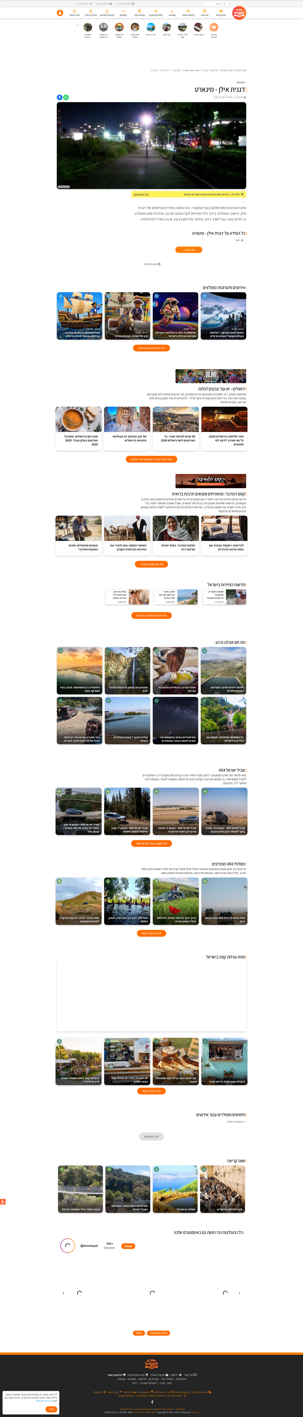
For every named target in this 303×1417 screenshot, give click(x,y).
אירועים (143, 1379)
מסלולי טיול (167, 1379)
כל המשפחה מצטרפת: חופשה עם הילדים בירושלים (225, 739)
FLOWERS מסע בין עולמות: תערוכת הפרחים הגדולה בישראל (175, 333)
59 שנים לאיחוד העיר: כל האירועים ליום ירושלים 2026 (178, 438)
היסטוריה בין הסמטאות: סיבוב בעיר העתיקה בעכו (80, 689)
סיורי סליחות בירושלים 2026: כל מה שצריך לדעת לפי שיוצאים (226, 440)
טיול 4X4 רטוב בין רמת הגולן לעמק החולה (128, 919)
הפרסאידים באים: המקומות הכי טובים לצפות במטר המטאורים (178, 739)
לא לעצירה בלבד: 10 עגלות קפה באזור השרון (130, 1079)
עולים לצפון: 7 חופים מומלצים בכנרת (131, 739)
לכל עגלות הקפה (151, 1091)
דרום (135, 1383)
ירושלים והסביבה (148, 1383)
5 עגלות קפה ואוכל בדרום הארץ (227, 1081)
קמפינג (121, 1379)
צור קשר (188, 1375)
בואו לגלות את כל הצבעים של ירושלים (151, 459)
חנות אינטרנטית (136, 1375)
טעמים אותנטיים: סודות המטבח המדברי (83, 547)
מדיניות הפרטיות (44, 1400)
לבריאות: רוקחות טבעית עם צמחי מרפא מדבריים (226, 547)
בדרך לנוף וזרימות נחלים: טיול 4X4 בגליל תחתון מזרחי (176, 919)
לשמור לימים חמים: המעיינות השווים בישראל (227, 689)
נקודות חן (154, 1379)
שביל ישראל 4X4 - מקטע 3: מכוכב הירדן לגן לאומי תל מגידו (177, 829)
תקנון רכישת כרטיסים (163, 1409)
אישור (51, 1409)
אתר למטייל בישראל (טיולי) (144, 1412)
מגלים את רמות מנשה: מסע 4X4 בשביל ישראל (129, 1207)
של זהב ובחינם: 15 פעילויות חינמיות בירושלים (129, 438)
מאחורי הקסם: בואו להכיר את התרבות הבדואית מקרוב (128, 547)
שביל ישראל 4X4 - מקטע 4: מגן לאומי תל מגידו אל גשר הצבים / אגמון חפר (81, 828)
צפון (169, 1383)
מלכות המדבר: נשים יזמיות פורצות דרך (178, 547)
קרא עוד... (189, 250)
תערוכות (240, 82)
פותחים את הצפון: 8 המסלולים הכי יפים (128, 689)
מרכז (162, 1383)
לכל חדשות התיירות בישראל (151, 615)
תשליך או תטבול (186, 1209)
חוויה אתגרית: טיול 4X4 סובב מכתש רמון (225, 919)
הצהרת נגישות (125, 1409)
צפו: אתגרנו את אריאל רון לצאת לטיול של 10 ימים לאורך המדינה (82, 739)
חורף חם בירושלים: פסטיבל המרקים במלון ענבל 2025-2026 (81, 440)
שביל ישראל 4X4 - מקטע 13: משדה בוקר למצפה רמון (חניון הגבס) (225, 829)
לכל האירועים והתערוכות (151, 348)
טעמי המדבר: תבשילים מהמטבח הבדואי (177, 689)
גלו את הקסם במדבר (151, 564)
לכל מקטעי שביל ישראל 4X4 (151, 843)
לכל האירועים (141, 194)
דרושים (174, 1375)
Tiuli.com (195, 1412)
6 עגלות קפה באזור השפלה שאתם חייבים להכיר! (80, 1079)
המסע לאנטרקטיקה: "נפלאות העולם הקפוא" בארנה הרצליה (227, 333)
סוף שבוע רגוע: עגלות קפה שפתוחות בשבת (175, 1079)
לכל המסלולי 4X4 (151, 933)
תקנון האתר (180, 1409)
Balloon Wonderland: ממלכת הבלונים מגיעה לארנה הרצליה (82, 333)
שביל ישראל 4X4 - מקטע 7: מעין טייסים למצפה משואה (130, 829)
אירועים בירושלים (235, 1121)
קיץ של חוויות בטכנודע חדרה (131, 334)
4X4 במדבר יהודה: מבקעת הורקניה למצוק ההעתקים (79, 919)
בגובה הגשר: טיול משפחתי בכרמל (81, 1209)
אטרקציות (181, 1379)
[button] (77, 25)
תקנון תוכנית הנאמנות (143, 1409)
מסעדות (132, 1379)
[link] (66, 97)
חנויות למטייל (157, 1375)
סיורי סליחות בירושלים (229, 1209)
